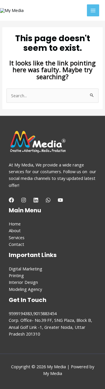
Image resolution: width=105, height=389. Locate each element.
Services (16, 237)
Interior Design (23, 282)
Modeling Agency (25, 289)
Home (15, 224)
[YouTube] (60, 200)
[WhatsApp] (48, 200)
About (15, 230)
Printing (16, 275)
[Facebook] (11, 200)
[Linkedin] (35, 200)
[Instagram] (23, 200)
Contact (16, 244)
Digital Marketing (25, 269)
